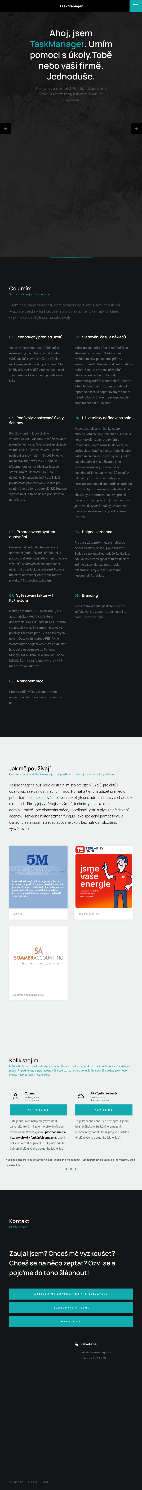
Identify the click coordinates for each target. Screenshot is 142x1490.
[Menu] (136, 6)
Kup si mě (104, 1110)
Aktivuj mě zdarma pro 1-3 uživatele (71, 1294)
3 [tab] (76, 1169)
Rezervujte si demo (71, 1307)
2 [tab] (71, 1169)
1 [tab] (66, 1169)
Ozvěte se (43, 1074)
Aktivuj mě (38, 1110)
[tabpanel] (38, 1124)
